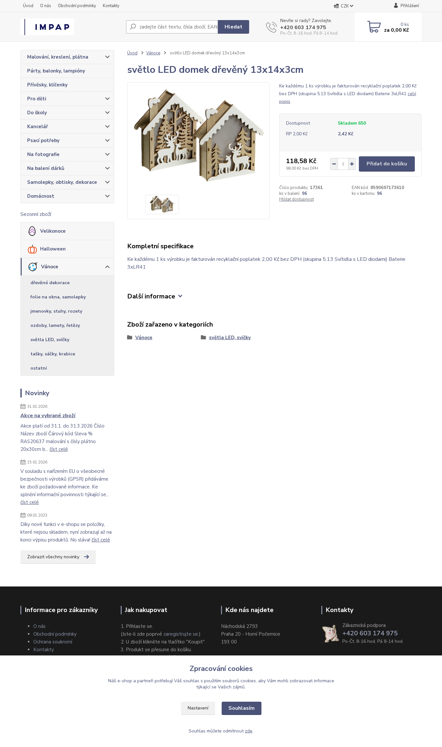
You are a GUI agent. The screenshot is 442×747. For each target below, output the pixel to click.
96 (304, 193)
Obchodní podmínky (77, 6)
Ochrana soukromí (52, 642)
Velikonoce (53, 231)
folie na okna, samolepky (58, 297)
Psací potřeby (43, 140)
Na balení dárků (45, 168)
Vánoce (49, 266)
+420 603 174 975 (303, 27)
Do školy (37, 112)
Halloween (53, 249)
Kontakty (111, 6)
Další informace (151, 296)
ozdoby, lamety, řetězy (55, 325)
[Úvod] (70, 26)
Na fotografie (43, 154)
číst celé (59, 449)
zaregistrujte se (180, 634)
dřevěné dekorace (50, 283)
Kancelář (37, 126)
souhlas (191, 681)
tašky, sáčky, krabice (52, 354)
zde (248, 731)
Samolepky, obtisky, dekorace (62, 182)
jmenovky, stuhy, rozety (56, 311)
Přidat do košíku (387, 163)
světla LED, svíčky (49, 340)
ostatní (38, 368)
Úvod (28, 6)
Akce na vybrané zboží (47, 415)
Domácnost (40, 196)
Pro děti (36, 98)
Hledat (233, 26)
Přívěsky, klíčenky (47, 85)
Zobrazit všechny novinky (53, 557)
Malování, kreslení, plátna (57, 57)
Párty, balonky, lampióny (56, 71)
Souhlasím (241, 708)
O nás (45, 6)
